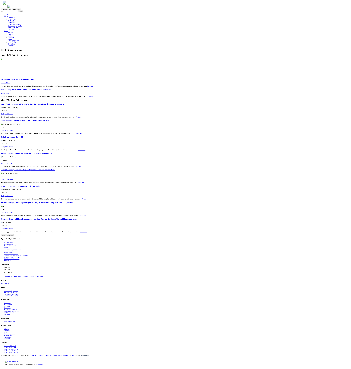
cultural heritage (8, 252)
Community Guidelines (11, 294)
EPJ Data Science (8, 244)
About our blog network (11, 291)
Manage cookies (85, 355)
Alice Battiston (5, 93)
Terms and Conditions (36, 355)
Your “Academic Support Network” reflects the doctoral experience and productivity (32, 104)
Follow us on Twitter (10, 347)
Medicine (10, 34)
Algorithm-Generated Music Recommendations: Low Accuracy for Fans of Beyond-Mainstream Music (39, 219)
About (6, 14)
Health (10, 36)
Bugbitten (7, 314)
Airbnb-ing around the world (12, 137)
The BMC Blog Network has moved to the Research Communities (23, 276)
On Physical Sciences (14, 24)
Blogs (6, 16)
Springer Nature (39, 364)
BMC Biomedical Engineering (12, 259)
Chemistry (11, 37)
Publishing (11, 45)
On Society (11, 22)
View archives (5, 283)
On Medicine (12, 19)
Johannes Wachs (5, 83)
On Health (11, 21)
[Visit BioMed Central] (4, 4)
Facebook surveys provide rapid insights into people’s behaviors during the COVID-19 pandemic (37, 203)
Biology (10, 32)
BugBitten (11, 29)
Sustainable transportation (10, 245)
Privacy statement (63, 355)
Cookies (73, 355)
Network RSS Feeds (10, 346)
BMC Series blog (13, 27)
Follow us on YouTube (11, 352)
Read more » (91, 86)
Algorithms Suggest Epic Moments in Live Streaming (20, 186)
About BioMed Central (11, 296)
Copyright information (10, 292)
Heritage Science (8, 242)
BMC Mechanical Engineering (12, 257)
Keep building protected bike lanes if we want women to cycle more (26, 90)
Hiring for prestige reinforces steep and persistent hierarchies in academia (28, 170)
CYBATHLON (8, 260)
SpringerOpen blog (9, 321)
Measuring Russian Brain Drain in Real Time (18, 79)
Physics (10, 39)
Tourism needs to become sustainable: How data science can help (25, 121)
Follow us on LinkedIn (11, 351)
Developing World (13, 40)
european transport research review (12, 249)
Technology (11, 44)
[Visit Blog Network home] (8, 7)
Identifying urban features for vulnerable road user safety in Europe (26, 153)
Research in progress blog (15, 26)
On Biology (11, 17)
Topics (6, 31)
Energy (6, 247)
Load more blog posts (7, 235)
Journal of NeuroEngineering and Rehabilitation (16, 255)
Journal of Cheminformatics (11, 254)
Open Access (12, 42)
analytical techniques (9, 250)
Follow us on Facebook (11, 349)
